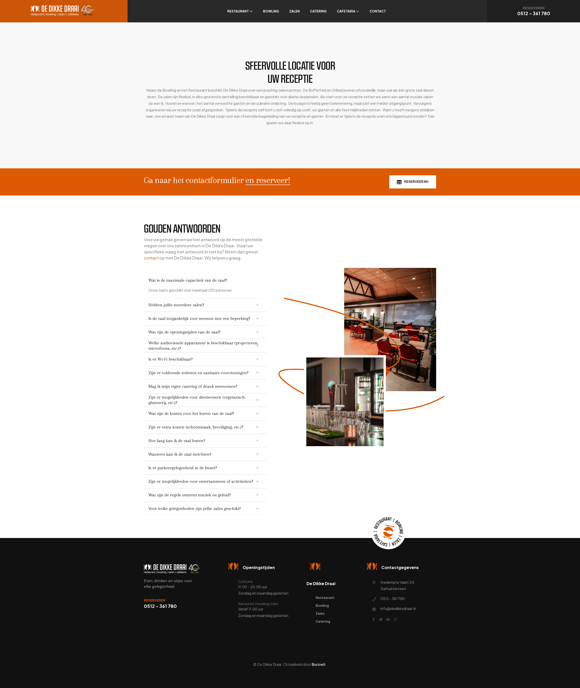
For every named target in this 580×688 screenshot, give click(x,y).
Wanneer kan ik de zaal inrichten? (179, 454)
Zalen (294, 11)
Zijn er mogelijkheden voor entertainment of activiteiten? (200, 481)
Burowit (319, 664)
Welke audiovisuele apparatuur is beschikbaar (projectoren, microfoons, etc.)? (203, 345)
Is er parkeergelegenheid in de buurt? (182, 467)
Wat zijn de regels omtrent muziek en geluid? (189, 495)
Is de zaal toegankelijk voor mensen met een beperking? (199, 318)
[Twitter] (380, 619)
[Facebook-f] (373, 619)
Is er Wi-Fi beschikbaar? (170, 359)
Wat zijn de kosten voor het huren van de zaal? (191, 413)
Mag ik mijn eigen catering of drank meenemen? (192, 386)
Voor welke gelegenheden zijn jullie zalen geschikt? (194, 508)
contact (151, 257)
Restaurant (238, 11)
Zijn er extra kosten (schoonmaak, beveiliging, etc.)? (195, 427)
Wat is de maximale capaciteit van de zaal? (187, 280)
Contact (378, 11)
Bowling (271, 11)
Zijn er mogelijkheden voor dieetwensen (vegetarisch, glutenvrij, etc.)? (197, 400)
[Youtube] (388, 619)
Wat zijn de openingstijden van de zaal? (184, 332)
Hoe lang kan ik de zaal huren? (176, 440)
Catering (318, 11)
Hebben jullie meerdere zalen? (176, 304)
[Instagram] (395, 619)
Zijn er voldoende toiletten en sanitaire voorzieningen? (198, 372)
